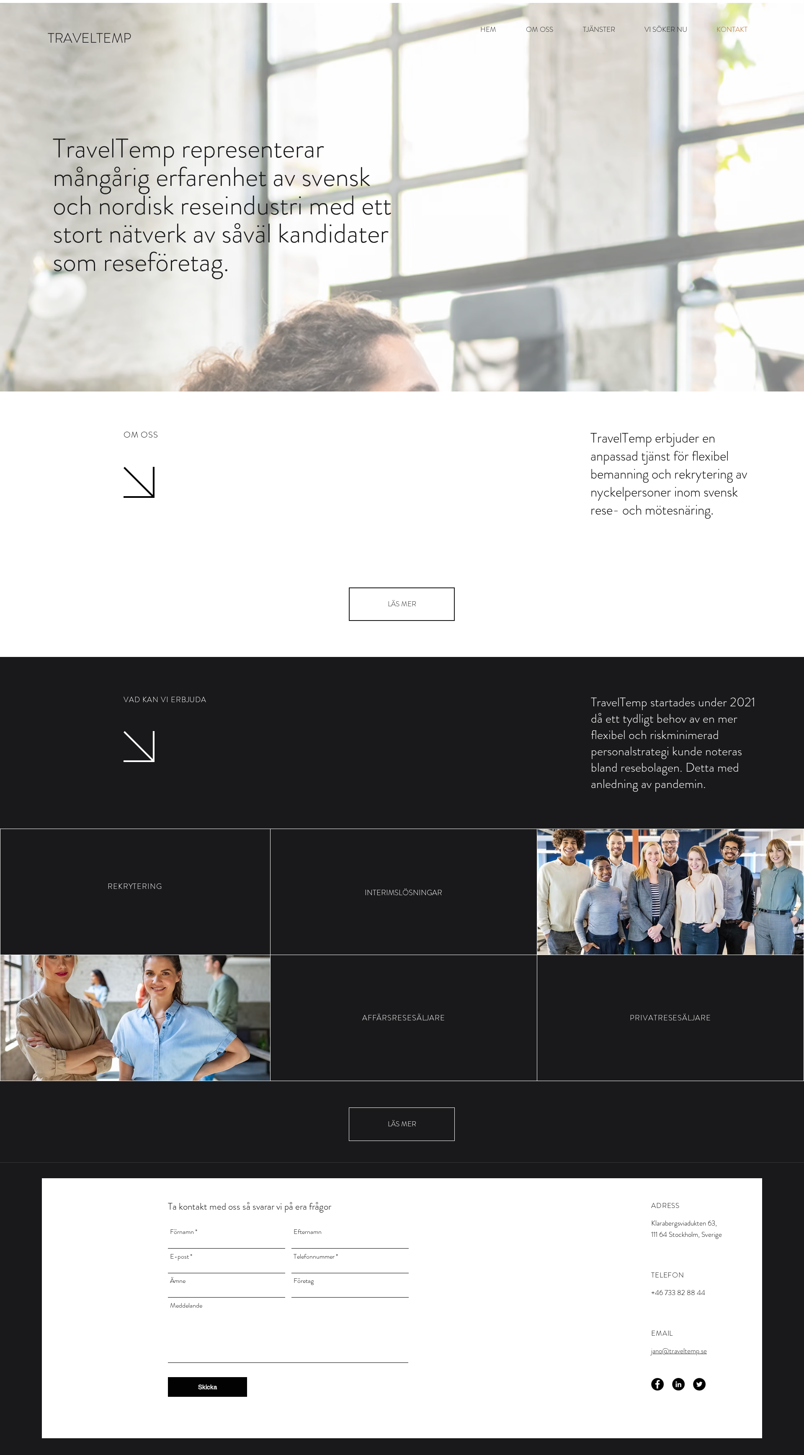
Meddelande (186, 1305)
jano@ (660, 1351)
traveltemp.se (688, 1351)
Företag (304, 1280)
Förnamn (182, 1231)
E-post (179, 1256)
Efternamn (308, 1231)
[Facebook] (657, 1384)
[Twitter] (699, 1384)
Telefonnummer (314, 1256)
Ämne (178, 1280)
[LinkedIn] (678, 1384)
